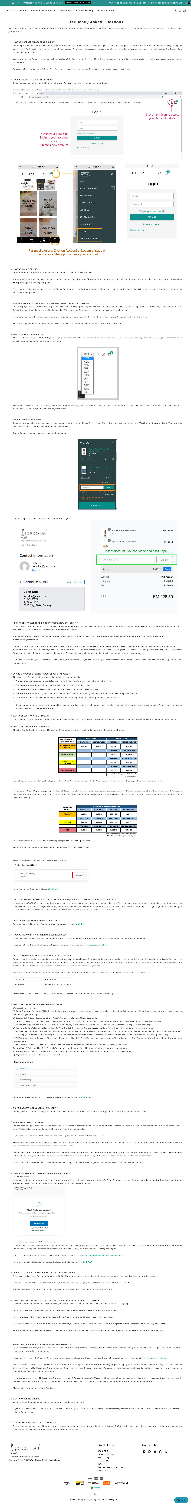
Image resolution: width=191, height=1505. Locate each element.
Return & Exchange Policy (109, 1500)
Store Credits (103, 1461)
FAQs (99, 1464)
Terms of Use (76, 1500)
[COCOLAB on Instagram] (149, 1453)
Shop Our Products (41, 10)
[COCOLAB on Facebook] (144, 1453)
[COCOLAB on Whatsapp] (160, 1453)
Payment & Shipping (106, 1454)
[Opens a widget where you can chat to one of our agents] (181, 1500)
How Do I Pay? (85, 1262)
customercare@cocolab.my (95, 945)
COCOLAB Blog (85, 10)
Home (23, 10)
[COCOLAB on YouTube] (155, 1453)
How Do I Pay (103, 1458)
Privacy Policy (90, 1500)
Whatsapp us (117, 1255)
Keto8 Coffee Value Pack (62, 3)
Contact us (102, 1470)
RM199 (182, 3)
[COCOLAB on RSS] (165, 1452)
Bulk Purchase (106, 10)
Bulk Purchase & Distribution (110, 1467)
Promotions (65, 10)
